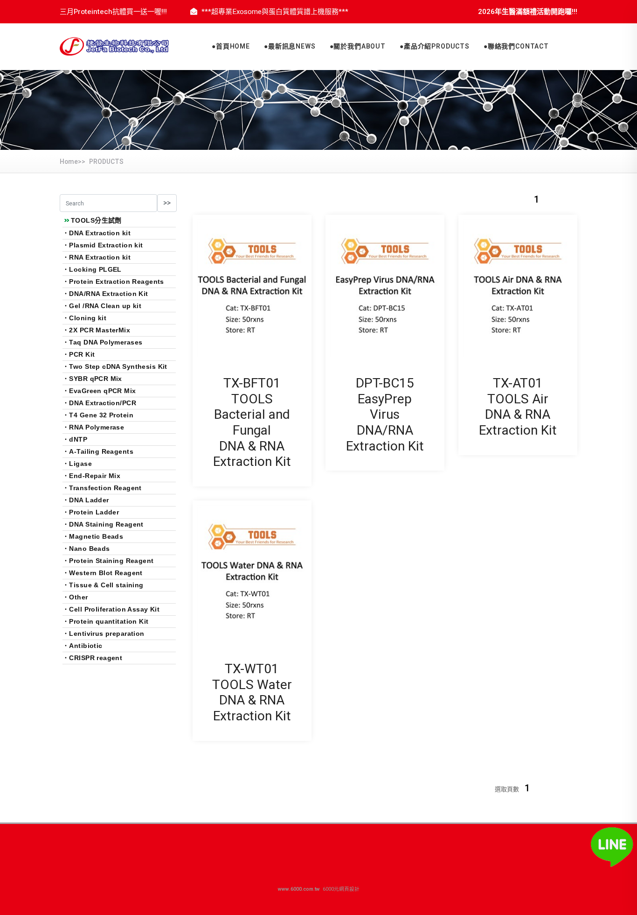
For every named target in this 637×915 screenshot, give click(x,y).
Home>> (72, 162)
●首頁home (231, 46)
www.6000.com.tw (299, 889)
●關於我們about (358, 46)
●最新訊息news (290, 46)
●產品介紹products (435, 46)
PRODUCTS (106, 162)
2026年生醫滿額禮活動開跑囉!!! (527, 12)
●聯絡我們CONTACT (516, 46)
